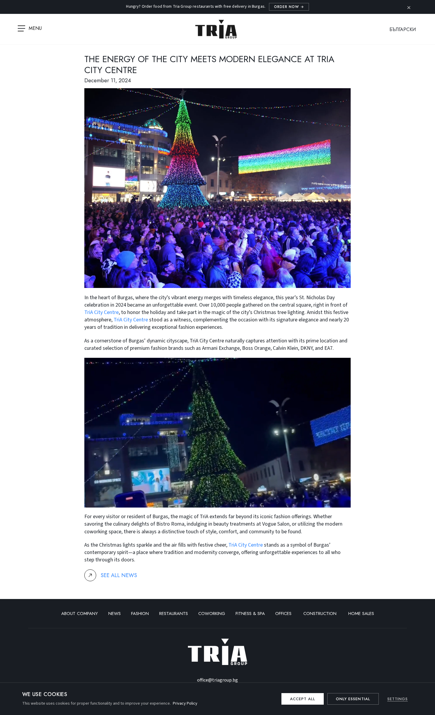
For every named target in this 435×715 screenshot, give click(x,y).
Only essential (353, 699)
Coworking (211, 613)
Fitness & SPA (250, 613)
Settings (397, 699)
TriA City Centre (101, 312)
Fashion (140, 613)
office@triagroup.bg (217, 680)
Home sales (361, 613)
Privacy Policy (185, 703)
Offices (284, 613)
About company (79, 613)
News (114, 613)
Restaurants (173, 613)
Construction (320, 613)
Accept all (302, 699)
